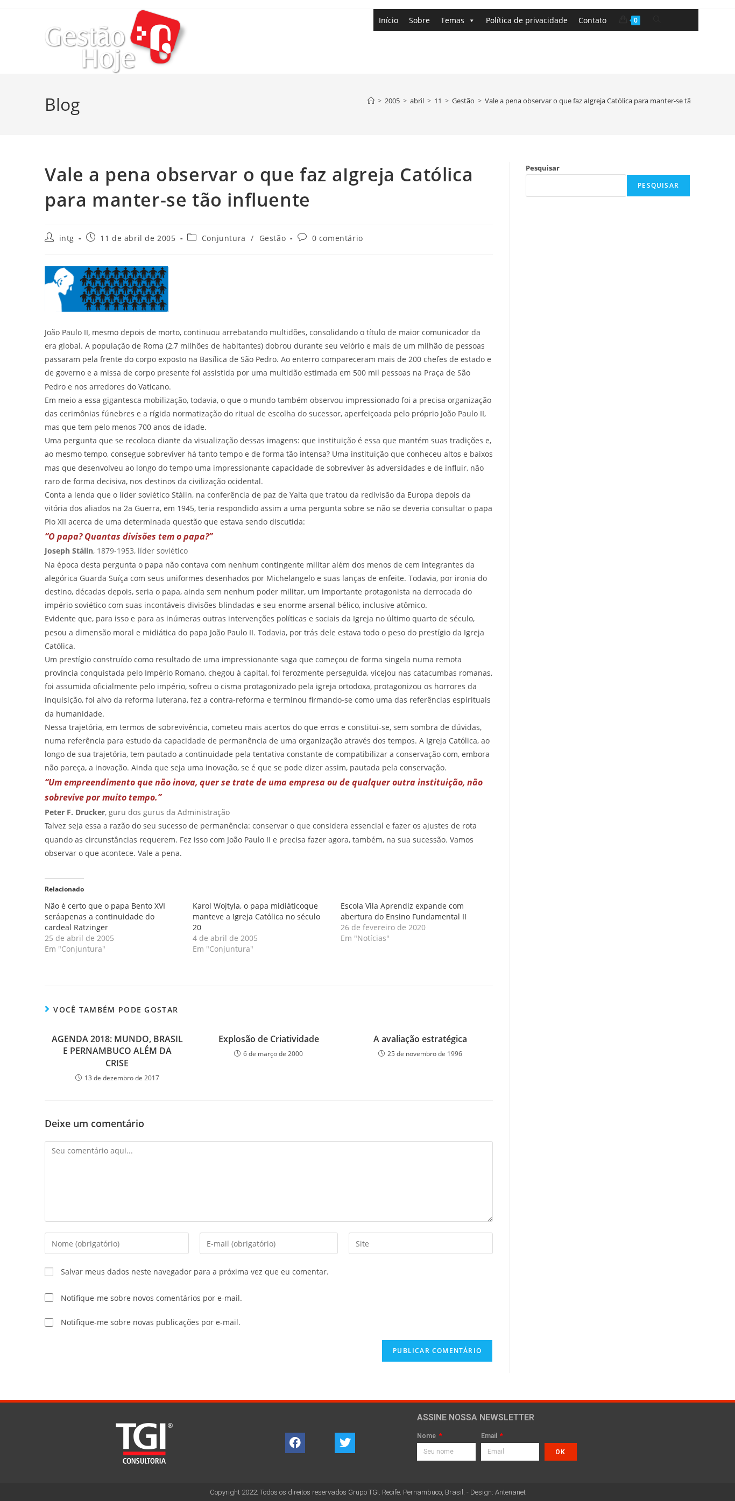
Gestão (272, 238)
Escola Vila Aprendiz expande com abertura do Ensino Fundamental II (404, 911)
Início (388, 20)
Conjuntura (224, 238)
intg (66, 238)
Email (490, 1436)
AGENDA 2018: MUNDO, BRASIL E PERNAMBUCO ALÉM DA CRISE (117, 1051)
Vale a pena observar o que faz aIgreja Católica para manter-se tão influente (605, 100)
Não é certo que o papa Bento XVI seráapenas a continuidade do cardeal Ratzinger (105, 916)
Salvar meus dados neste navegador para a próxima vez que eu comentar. (195, 1271)
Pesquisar (543, 168)
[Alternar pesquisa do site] (657, 20)
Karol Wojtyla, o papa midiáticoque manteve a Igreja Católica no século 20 (256, 916)
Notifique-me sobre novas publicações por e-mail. (151, 1322)
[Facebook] (295, 1443)
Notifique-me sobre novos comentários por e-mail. (151, 1298)
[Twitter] (345, 1443)
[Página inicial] (370, 100)
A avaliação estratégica (420, 1039)
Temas (452, 20)
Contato (592, 20)
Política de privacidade (527, 20)
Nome (427, 1436)
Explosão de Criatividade (268, 1039)
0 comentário (337, 238)
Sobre (419, 20)
